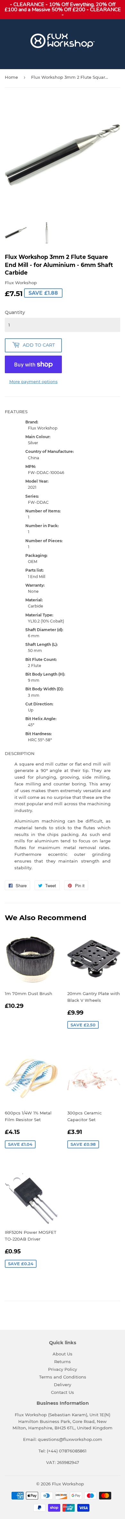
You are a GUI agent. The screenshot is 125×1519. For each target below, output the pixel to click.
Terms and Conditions (62, 1376)
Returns (62, 1361)
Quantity (15, 312)
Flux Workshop (68, 1483)
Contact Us (62, 1392)
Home (11, 77)
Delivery (62, 1384)
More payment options (33, 381)
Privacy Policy (62, 1369)
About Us (62, 1353)
